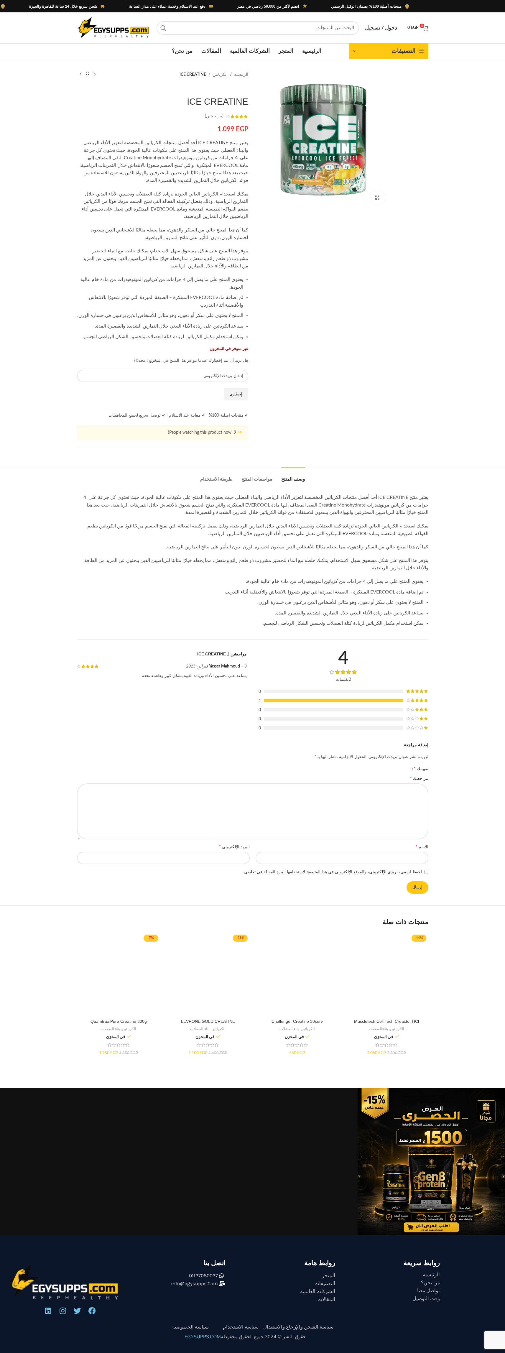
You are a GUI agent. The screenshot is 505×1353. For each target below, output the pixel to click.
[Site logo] (114, 28)
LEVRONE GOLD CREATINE (208, 1021)
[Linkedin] (48, 1310)
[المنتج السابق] (94, 74)
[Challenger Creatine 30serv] (297, 974)
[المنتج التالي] (80, 74)
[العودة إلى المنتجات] (87, 74)
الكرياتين (220, 75)
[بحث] (163, 28)
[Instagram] (62, 1310)
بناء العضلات (378, 1029)
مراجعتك (419, 778)
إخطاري (236, 394)
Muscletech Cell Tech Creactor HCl (386, 1021)
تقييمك (421, 768)
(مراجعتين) (214, 116)
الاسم (421, 846)
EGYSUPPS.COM (203, 1337)
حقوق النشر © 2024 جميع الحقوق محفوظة (263, 1337)
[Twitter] (77, 1310)
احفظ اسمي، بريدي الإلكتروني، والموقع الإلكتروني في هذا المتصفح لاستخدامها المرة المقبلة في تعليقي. (332, 872)
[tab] (293, 476)
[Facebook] (92, 1310)
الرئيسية (241, 75)
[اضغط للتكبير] (377, 197)
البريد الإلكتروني (234, 846)
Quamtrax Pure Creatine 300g (119, 1021)
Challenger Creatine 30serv (297, 1021)
